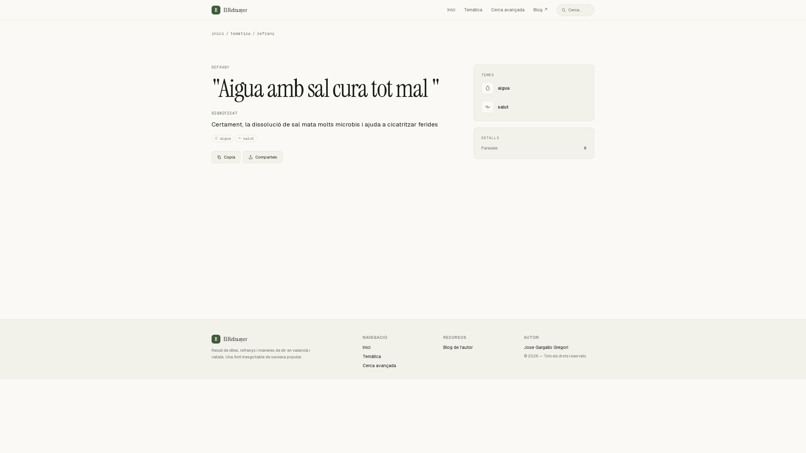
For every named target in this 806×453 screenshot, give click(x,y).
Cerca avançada (508, 10)
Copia (229, 157)
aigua (225, 138)
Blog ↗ (540, 10)
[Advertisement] (332, 215)
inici (218, 33)
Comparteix (266, 157)
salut (248, 138)
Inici (451, 10)
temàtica (240, 33)
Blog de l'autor (458, 347)
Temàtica (473, 10)
